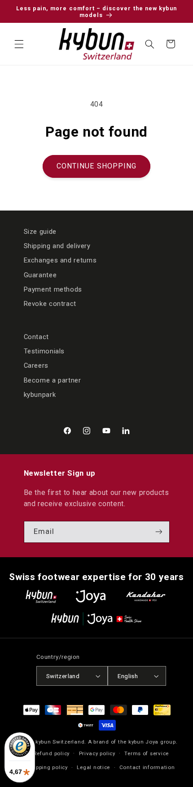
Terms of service (146, 753)
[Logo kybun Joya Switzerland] (96, 618)
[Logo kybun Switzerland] (41, 596)
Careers (36, 365)
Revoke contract (50, 304)
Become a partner (52, 380)
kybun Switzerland (60, 742)
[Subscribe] (158, 532)
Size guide (40, 232)
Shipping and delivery (57, 246)
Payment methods (53, 289)
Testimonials (44, 351)
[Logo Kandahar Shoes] (145, 596)
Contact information (147, 767)
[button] (19, 44)
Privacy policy (97, 753)
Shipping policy (47, 767)
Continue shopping (96, 166)
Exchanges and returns (60, 260)
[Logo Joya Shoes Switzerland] (90, 596)
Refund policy (51, 753)
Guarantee (40, 275)
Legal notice (93, 767)
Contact (36, 337)
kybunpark (40, 395)
